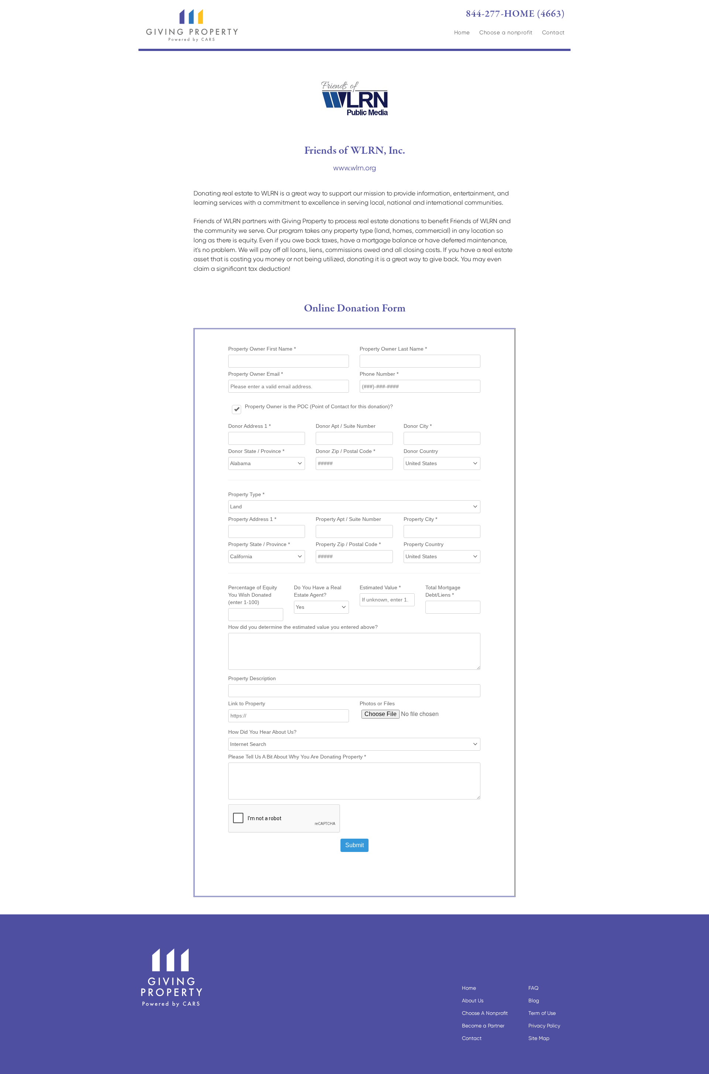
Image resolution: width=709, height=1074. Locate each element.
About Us (472, 1000)
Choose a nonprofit (506, 32)
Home (462, 32)
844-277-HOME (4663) (515, 14)
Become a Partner (483, 1026)
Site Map (538, 1038)
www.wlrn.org (354, 168)
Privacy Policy (544, 1026)
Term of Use (542, 1013)
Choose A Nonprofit (485, 1013)
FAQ (533, 988)
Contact (553, 32)
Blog (533, 1000)
